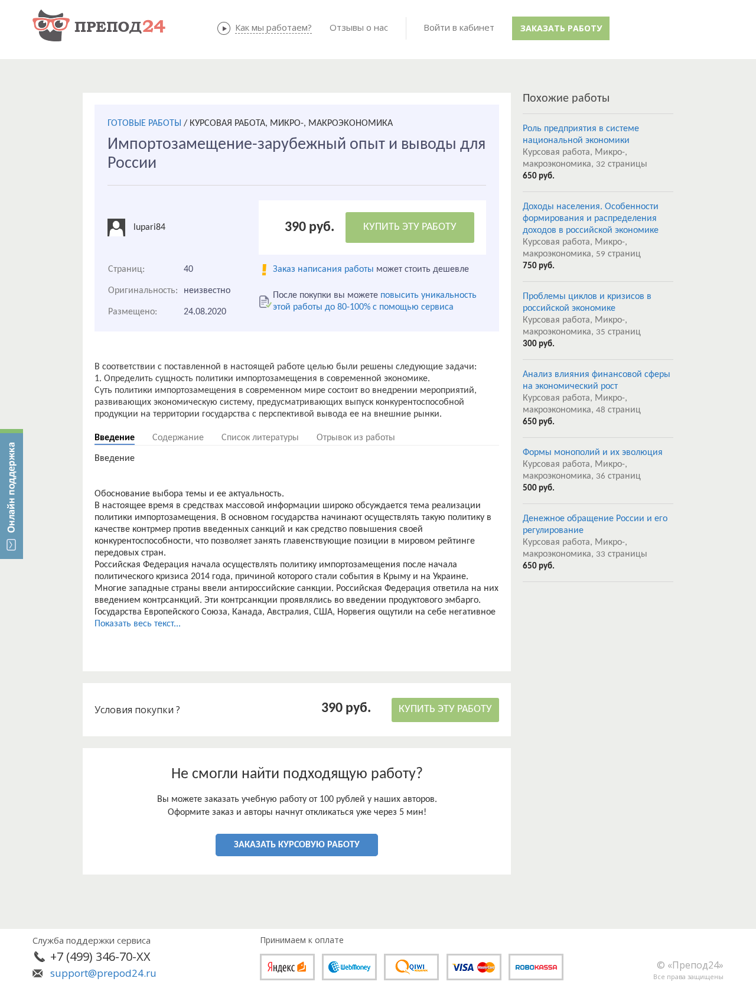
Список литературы (260, 438)
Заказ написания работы (323, 269)
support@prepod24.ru (103, 973)
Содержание (178, 438)
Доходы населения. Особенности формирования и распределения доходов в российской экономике (591, 218)
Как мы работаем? (273, 27)
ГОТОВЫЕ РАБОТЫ (144, 123)
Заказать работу (561, 28)
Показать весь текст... (137, 624)
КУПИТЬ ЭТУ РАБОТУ (410, 227)
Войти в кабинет (458, 27)
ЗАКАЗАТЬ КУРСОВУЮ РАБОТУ (297, 845)
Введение (114, 438)
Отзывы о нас (359, 27)
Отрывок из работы (356, 438)
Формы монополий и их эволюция (593, 452)
